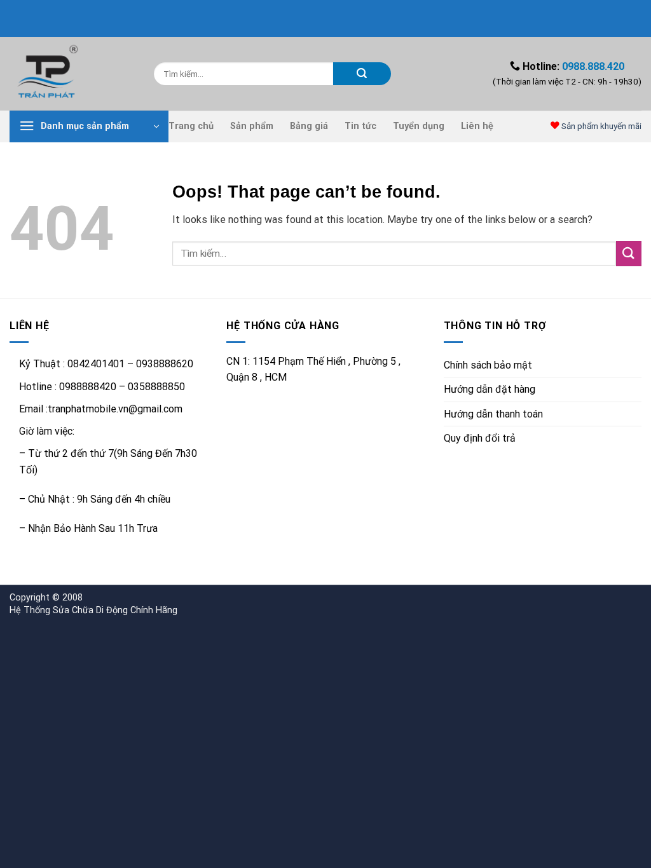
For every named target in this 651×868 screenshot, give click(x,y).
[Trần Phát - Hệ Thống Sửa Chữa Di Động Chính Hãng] (72, 74)
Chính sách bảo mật (488, 365)
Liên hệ (477, 126)
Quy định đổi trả (480, 438)
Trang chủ (191, 126)
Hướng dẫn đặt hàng (489, 389)
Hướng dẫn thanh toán (493, 414)
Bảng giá (309, 126)
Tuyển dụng (418, 126)
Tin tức (360, 126)
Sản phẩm (251, 126)
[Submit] (362, 73)
